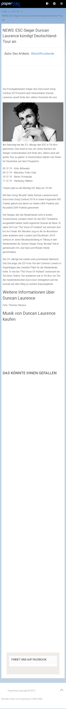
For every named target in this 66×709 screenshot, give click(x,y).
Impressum (25, 699)
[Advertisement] (33, 515)
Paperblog (13, 690)
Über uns (14, 699)
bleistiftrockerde (42, 53)
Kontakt (5, 699)
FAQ (35, 699)
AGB (40, 699)
